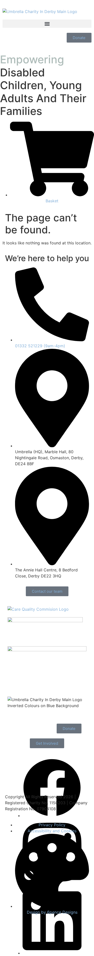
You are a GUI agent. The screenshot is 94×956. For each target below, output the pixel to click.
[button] (47, 24)
